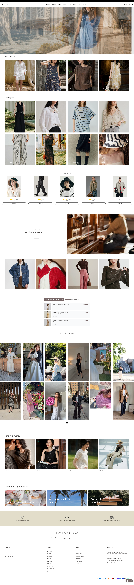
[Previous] (1, 30)
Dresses (79, 4)
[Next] (132, 30)
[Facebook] (5, 556)
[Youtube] (8, 556)
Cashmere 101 (50, 566)
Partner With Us (50, 556)
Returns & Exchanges (80, 556)
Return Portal (78, 558)
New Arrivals (48, 4)
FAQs (77, 551)
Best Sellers (54, 4)
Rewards (49, 553)
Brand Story (49, 549)
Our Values (49, 551)
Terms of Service (79, 561)
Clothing (59, 4)
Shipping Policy (79, 553)
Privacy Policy (78, 563)
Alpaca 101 (49, 570)
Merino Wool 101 (50, 568)
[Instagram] (10, 556)
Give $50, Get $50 (50, 554)
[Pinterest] (12, 556)
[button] (66, 328)
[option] (67, 30)
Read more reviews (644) (74, 299)
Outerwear (69, 4)
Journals (49, 558)
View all (127, 436)
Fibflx (9, 580)
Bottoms (74, 4)
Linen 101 (49, 563)
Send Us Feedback (79, 549)
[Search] (129, 4)
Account (125, 4)
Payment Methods (114, 580)
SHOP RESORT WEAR (10, 45)
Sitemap (49, 571)
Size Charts (49, 561)
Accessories (85, 4)
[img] (67, 299)
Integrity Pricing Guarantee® (81, 554)
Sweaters (64, 4)
